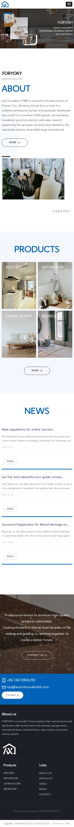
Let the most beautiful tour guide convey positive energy (32, 478)
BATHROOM (11, 778)
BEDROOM (10, 789)
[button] (69, 4)
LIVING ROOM (12, 784)
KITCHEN (9, 773)
